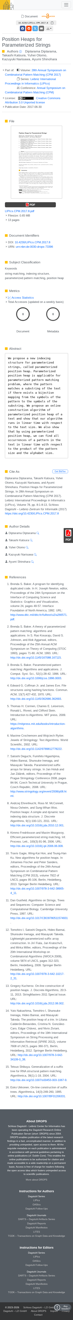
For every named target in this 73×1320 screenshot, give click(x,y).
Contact (38, 1314)
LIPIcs (36, 1200)
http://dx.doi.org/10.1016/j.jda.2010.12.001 (36, 825)
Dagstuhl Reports (36, 1223)
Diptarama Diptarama (40, 51)
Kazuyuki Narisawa (16, 59)
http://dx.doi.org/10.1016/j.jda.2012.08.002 (36, 1003)
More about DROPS (36, 1179)
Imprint (54, 1311)
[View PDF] (36, 162)
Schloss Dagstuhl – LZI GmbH (39, 1307)
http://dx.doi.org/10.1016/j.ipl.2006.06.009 (36, 846)
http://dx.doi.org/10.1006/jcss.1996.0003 (35, 678)
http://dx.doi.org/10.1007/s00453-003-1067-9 (38, 1080)
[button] (49, 28)
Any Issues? (65, 1307)
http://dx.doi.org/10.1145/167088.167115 (35, 657)
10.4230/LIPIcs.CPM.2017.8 (32, 242)
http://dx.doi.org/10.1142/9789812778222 (36, 749)
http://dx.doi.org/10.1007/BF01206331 (41, 1096)
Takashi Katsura (14, 55)
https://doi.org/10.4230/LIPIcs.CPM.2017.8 (32, 513)
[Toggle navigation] (66, 4)
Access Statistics (22, 297)
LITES (36, 1231)
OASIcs (37, 1204)
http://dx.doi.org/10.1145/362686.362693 (35, 698)
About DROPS (38, 1311)
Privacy (66, 1311)
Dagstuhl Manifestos (37, 1227)
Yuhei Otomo (36, 55)
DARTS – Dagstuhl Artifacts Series (36, 1219)
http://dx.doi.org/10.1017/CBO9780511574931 (39, 918)
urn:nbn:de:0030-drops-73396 (34, 246)
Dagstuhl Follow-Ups (36, 1208)
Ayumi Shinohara (44, 59)
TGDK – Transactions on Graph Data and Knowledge (36, 1235)
